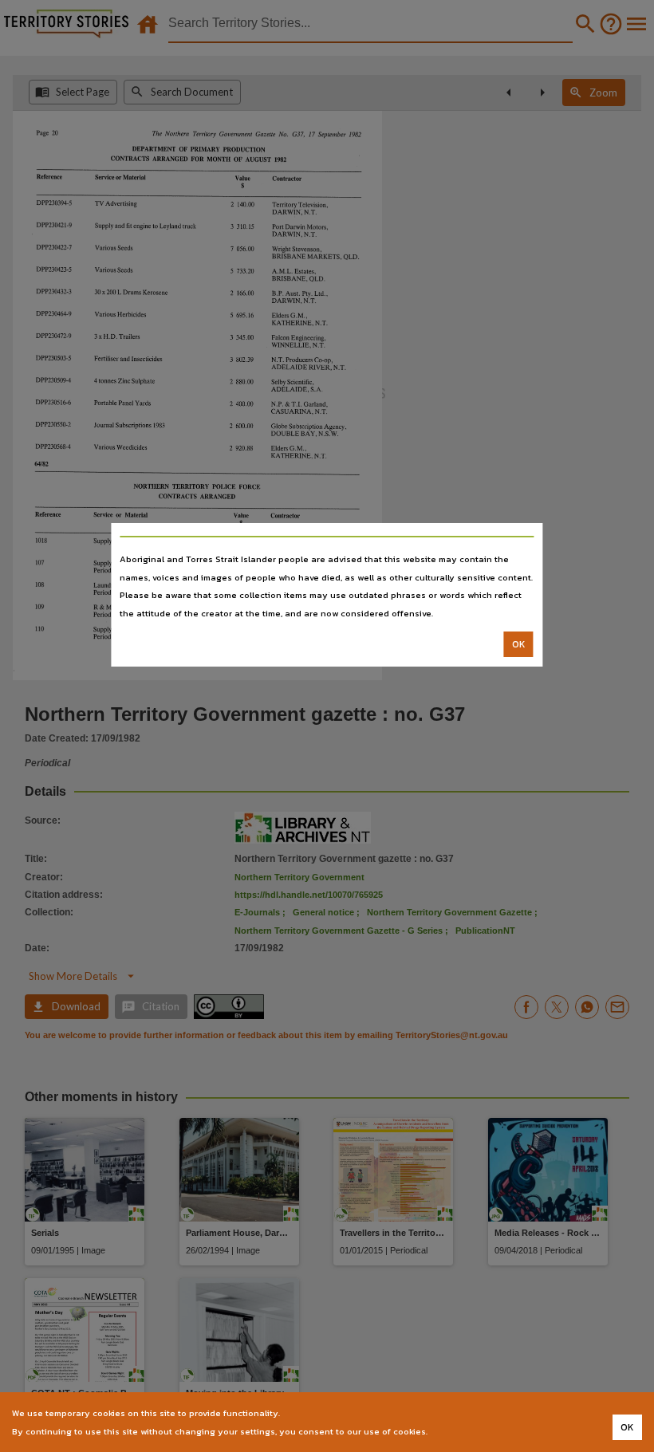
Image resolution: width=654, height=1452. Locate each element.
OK (519, 644)
